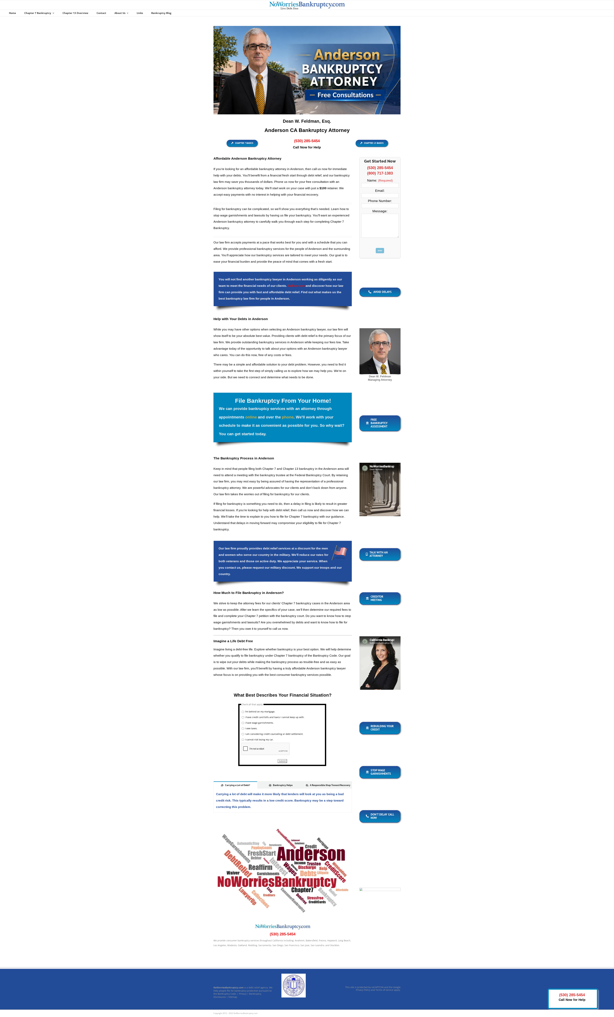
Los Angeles (219, 951)
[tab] (235, 791)
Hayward (332, 946)
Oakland (242, 951)
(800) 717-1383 (385, 173)
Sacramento (264, 951)
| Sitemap (231, 1003)
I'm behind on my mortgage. (260, 717)
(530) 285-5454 (307, 141)
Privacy (243, 999)
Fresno (322, 946)
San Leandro (317, 951)
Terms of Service (384, 995)
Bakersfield (312, 946)
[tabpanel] (282, 807)
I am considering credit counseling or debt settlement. (274, 740)
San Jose (304, 951)
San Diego (277, 951)
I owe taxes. (251, 734)
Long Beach (344, 946)
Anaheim (299, 946)
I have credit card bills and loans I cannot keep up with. (274, 723)
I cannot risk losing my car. (259, 745)
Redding (252, 951)
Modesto (232, 951)
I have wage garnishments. (259, 728)
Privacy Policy (363, 995)
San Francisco (291, 951)
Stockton (334, 951)
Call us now (296, 292)
